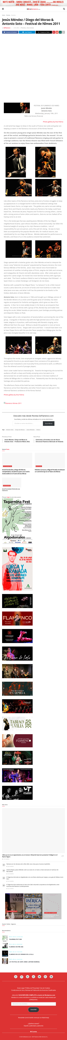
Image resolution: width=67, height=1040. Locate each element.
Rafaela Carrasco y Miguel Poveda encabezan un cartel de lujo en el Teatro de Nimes (50, 471)
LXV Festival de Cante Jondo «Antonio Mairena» (24, 962)
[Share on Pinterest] (53, 32)
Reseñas (13, 15)
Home (3, 15)
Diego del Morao (20, 429)
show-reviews (30, 28)
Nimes (38, 429)
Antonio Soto (9, 429)
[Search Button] (64, 9)
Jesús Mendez (31, 429)
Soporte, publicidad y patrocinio (33, 1026)
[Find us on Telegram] (51, 976)
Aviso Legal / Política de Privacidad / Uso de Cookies (33, 988)
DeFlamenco (7, 28)
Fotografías (7, 466)
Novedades (6, 485)
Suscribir (33, 1009)
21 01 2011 (16, 28)
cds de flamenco (12, 911)
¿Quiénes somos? (33, 1023)
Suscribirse (48, 423)
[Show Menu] (3, 9)
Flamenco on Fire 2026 (16, 947)
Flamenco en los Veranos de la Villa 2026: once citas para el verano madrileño (28, 864)
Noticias (38, 466)
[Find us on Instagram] (33, 976)
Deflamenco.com (27, 1036)
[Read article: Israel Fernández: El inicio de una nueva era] (11, 482)
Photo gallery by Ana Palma (53, 122)
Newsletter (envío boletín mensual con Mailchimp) (33, 1017)
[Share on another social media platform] (63, 32)
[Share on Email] (57, 32)
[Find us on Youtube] (39, 976)
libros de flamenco (50, 912)
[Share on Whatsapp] (60, 32)
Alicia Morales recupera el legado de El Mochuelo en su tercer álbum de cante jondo (14, 915)
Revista (8, 15)
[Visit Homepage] (33, 8)
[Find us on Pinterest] (27, 976)
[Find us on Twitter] (21, 976)
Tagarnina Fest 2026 (15, 939)
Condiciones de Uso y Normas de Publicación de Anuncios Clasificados (33, 990)
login (8, 497)
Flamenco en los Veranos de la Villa (21, 954)
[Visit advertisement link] (33, 3)
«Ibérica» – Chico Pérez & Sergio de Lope (32, 916)
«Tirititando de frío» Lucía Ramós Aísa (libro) (51, 916)
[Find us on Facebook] (15, 976)
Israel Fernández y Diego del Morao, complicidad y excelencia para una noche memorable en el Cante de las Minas (16, 472)
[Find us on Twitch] (45, 976)
